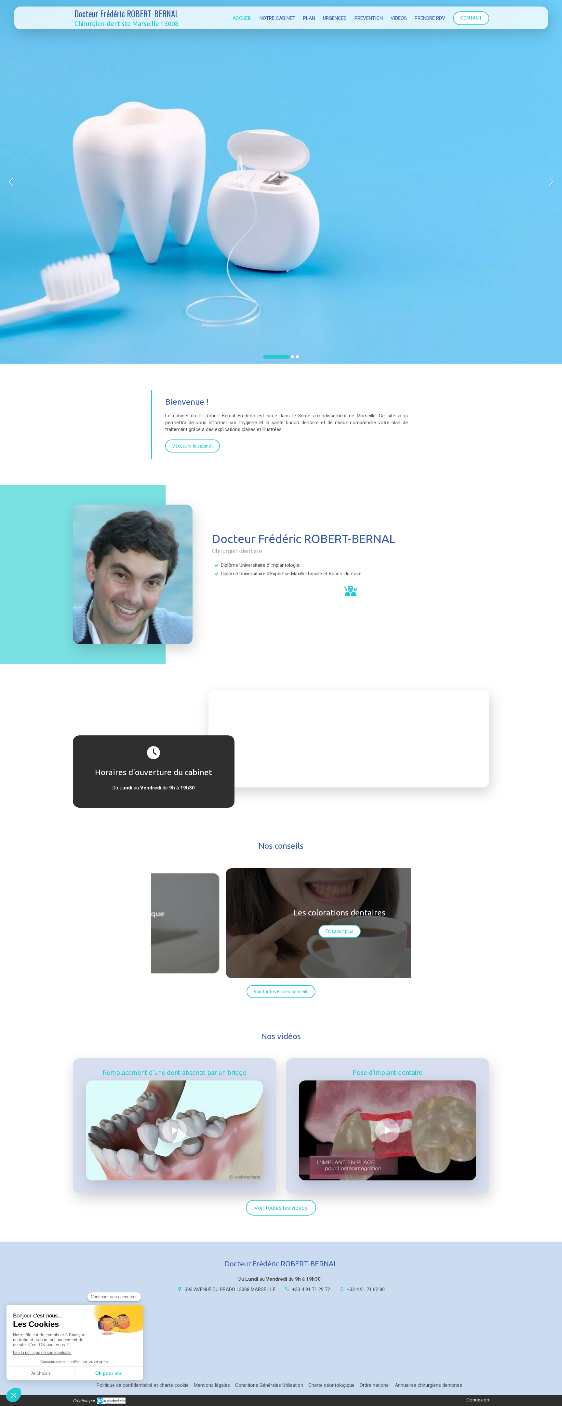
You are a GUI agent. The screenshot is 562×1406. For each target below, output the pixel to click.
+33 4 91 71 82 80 (366, 1289)
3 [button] (297, 356)
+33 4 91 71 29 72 (311, 1289)
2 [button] (292, 356)
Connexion (477, 1400)
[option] (281, 182)
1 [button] (276, 356)
